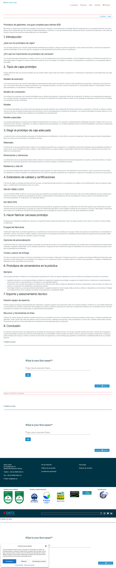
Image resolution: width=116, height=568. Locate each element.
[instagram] (104, 513)
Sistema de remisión (85, 468)
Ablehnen (24, 561)
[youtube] (108, 513)
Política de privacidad (29, 565)
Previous (103, 16)
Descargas (82, 465)
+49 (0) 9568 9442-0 (16, 472)
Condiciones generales (48, 471)
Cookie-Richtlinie (19, 565)
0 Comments (20, 393)
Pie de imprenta (46, 465)
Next (109, 16)
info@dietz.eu (13, 479)
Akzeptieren (9, 561)
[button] (46, 546)
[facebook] (101, 513)
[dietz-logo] (9, 512)
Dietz (6, 393)
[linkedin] (111, 513)
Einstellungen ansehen (39, 561)
